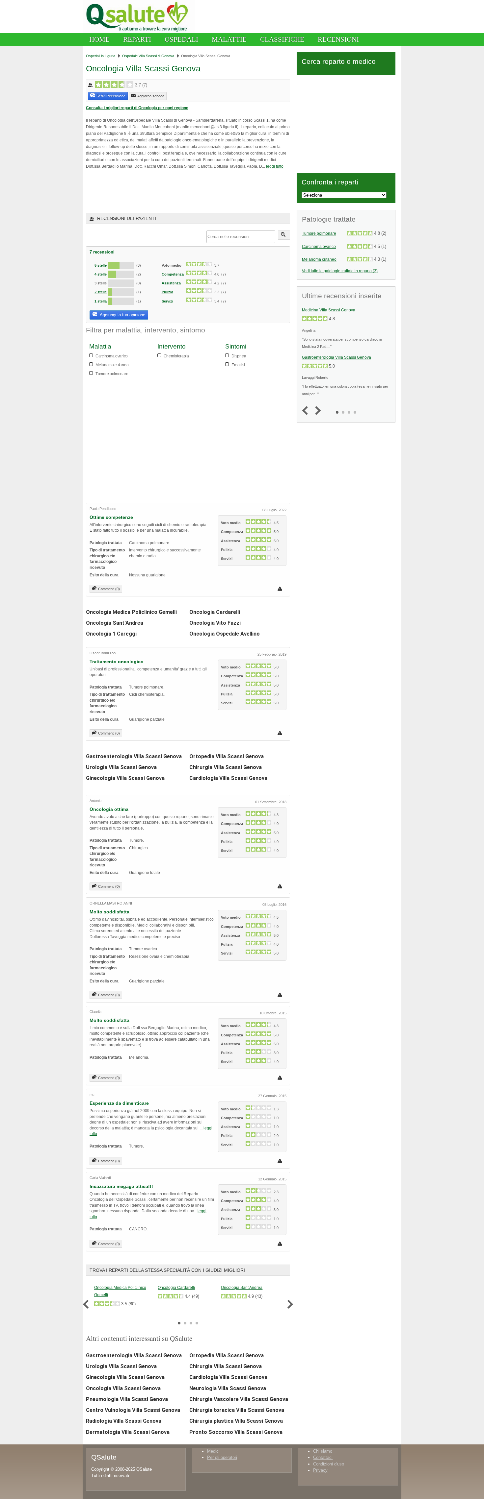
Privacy (320, 1470)
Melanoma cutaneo (319, 259)
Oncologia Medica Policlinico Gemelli (131, 612)
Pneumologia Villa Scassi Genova (127, 1399)
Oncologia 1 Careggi (111, 634)
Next (288, 1304)
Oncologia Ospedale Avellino (224, 634)
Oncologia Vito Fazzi (215, 623)
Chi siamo (322, 1451)
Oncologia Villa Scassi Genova (123, 1388)
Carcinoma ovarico (319, 246)
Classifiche (282, 39)
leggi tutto (274, 166)
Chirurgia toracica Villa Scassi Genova (236, 1410)
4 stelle (100, 274)
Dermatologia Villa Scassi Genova (128, 1432)
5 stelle (100, 265)
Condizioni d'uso (328, 1464)
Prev (87, 1304)
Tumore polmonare (319, 233)
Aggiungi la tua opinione (122, 314)
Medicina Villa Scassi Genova (328, 310)
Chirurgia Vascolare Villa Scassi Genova (238, 1399)
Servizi (167, 301)
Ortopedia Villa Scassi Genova (226, 756)
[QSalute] (139, 31)
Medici (213, 1451)
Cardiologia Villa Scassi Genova (228, 778)
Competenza (173, 274)
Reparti (137, 39)
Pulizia (167, 292)
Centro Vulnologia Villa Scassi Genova (133, 1410)
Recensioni (338, 39)
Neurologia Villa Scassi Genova (227, 1388)
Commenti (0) (109, 589)
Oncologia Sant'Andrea (114, 623)
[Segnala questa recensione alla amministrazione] (280, 588)
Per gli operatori (222, 1457)
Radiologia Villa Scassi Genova (123, 1421)
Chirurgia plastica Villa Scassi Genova (236, 1421)
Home (99, 39)
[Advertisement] (163, 190)
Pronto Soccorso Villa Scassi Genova (235, 1432)
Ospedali (181, 39)
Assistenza (171, 283)
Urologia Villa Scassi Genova (121, 767)
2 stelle (100, 292)
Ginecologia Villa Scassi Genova (125, 778)
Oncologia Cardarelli (214, 612)
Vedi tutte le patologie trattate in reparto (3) (340, 271)
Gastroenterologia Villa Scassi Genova (134, 756)
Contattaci (323, 1457)
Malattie (229, 39)
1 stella (100, 301)
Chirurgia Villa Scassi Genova (225, 767)
